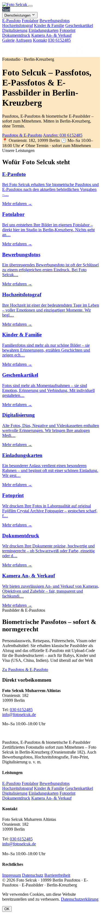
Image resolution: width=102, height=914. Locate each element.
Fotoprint (67, 30)
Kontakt (40, 40)
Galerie (8, 40)
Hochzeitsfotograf (17, 25)
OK (7, 909)
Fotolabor (30, 20)
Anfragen (24, 40)
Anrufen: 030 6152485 (62, 135)
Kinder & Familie (49, 25)
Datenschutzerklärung (79, 899)
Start (6, 9)
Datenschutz (32, 875)
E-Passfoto (11, 20)
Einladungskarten (43, 30)
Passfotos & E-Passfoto (22, 135)
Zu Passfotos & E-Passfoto (25, 669)
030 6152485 (59, 40)
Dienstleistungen (18, 15)
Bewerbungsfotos (54, 20)
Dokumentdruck (16, 35)
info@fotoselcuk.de (19, 714)
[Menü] (30, 6)
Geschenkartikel (79, 25)
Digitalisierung (14, 30)
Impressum (11, 875)
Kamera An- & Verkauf (51, 35)
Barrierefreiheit (57, 875)
